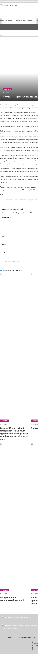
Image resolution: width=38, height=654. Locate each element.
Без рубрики (7, 89)
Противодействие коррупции (27, 637)
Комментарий (7, 217)
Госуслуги (11, 637)
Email (4, 244)
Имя (4, 236)
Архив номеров (6, 21)
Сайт (3, 252)
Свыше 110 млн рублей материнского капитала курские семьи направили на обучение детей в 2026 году (14, 433)
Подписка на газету (24, 21)
